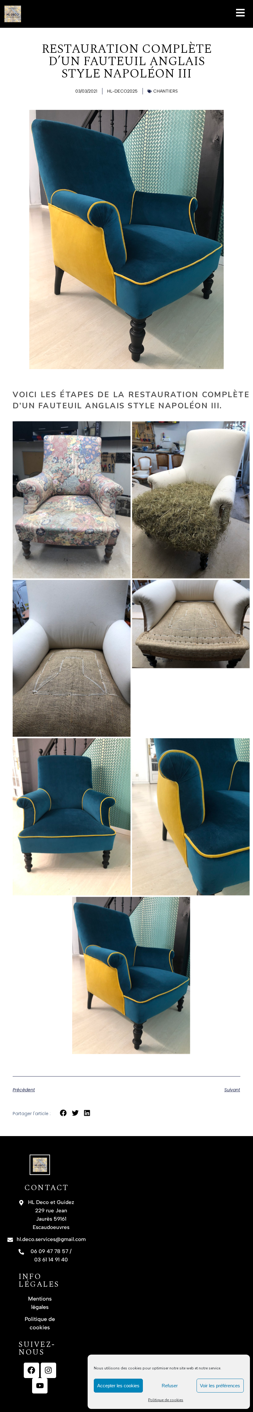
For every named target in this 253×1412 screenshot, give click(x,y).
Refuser (170, 1385)
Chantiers (165, 91)
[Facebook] (31, 1370)
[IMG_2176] (72, 658)
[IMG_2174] (191, 499)
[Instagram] (48, 1370)
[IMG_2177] (191, 624)
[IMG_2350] (72, 816)
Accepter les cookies (118, 1385)
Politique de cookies (165, 1399)
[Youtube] (40, 1385)
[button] (63, 1113)
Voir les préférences (220, 1385)
